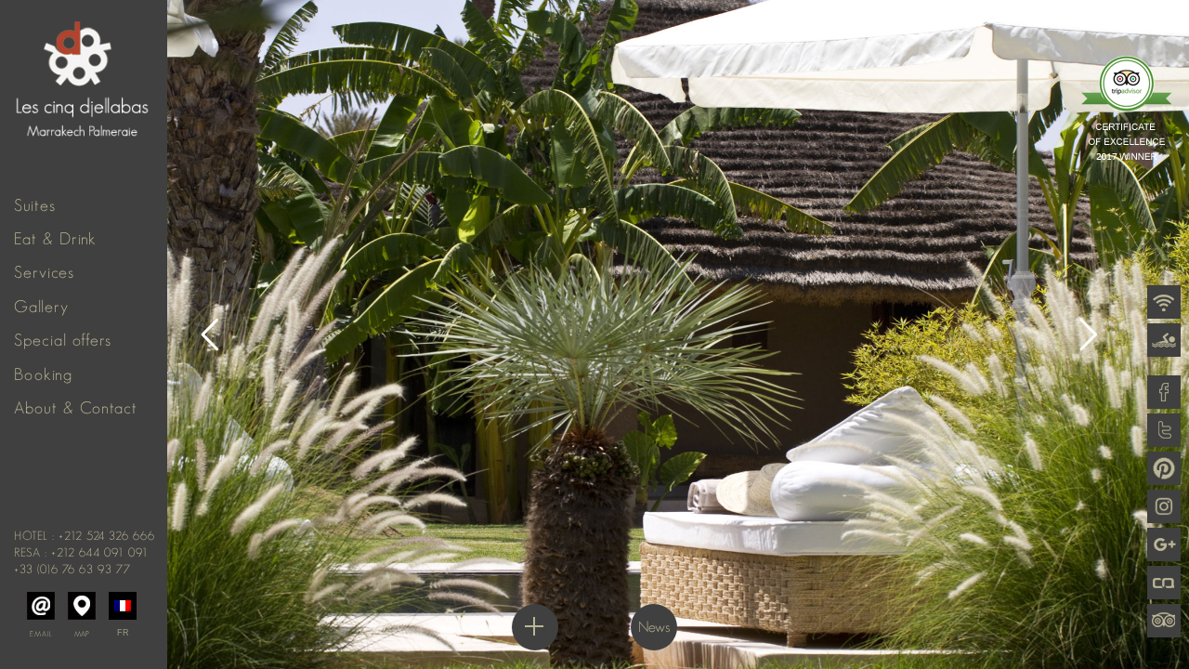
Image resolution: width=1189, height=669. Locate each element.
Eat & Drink (55, 239)
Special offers (62, 340)
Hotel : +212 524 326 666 (84, 536)
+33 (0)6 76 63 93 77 (72, 569)
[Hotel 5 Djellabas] (83, 69)
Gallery (41, 306)
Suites (35, 205)
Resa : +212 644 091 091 (81, 552)
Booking (43, 374)
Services (44, 272)
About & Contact (75, 408)
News (654, 627)
